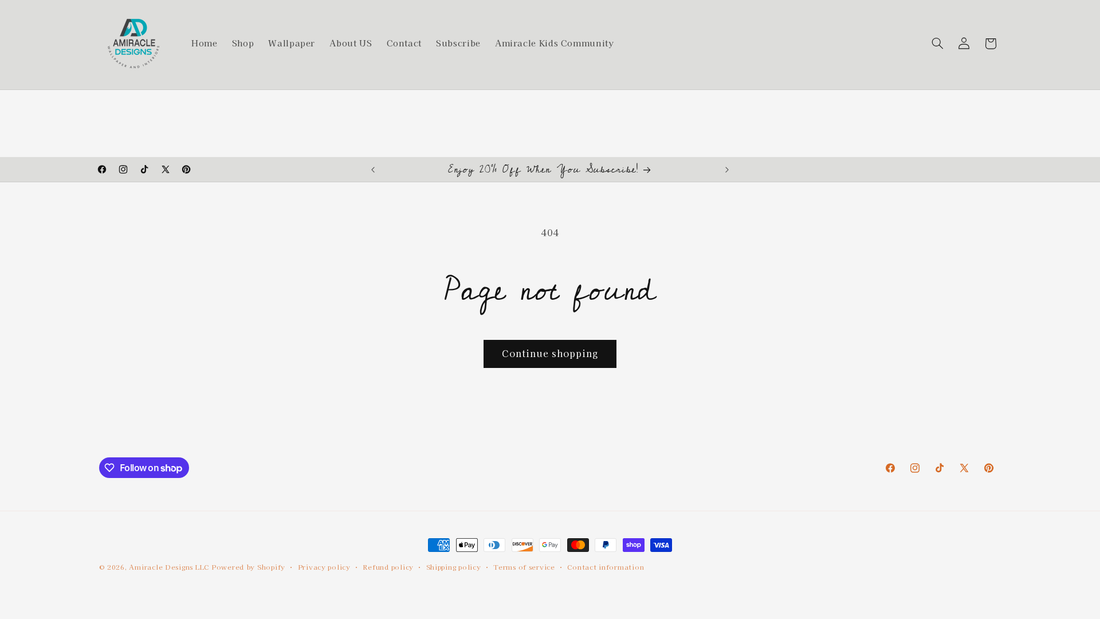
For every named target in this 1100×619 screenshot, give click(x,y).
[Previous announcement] (373, 169)
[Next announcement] (727, 169)
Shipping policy (453, 566)
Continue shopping (550, 353)
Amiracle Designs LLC (169, 566)
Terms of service (524, 566)
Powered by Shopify (248, 566)
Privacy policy (324, 566)
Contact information (605, 566)
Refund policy (388, 566)
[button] (937, 43)
